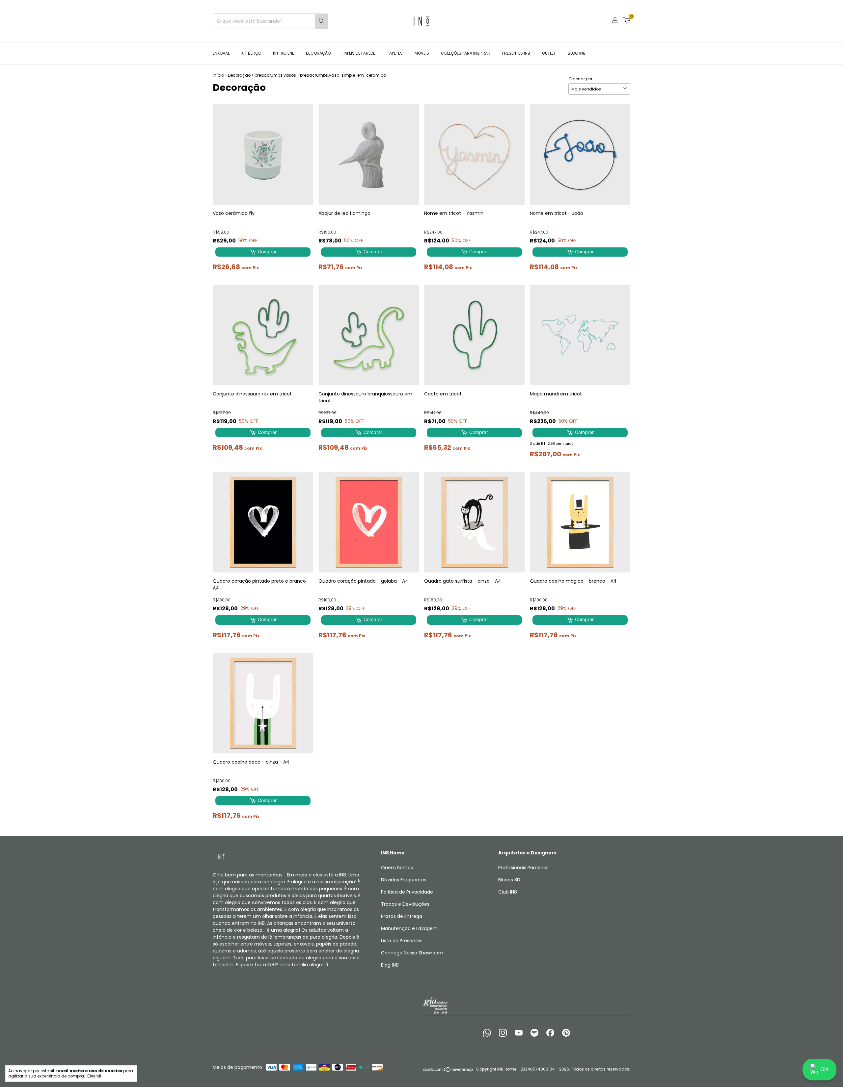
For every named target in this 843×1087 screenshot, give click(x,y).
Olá (824, 1069)
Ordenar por (580, 79)
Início (218, 75)
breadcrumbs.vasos (275, 75)
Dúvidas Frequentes (403, 879)
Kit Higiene (283, 53)
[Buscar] (321, 21)
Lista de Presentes (401, 940)
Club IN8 (507, 892)
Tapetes (395, 53)
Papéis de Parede (358, 53)
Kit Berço (251, 53)
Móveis (422, 53)
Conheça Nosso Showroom (412, 952)
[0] (626, 21)
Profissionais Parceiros (523, 867)
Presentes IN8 (516, 53)
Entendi (94, 1076)
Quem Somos (397, 867)
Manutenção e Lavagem (409, 928)
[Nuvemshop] (448, 1071)
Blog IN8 (576, 53)
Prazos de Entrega (401, 916)
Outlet (549, 53)
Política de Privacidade (407, 892)
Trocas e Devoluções (405, 904)
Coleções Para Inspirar (465, 53)
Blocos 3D (509, 879)
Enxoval (221, 53)
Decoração (318, 53)
